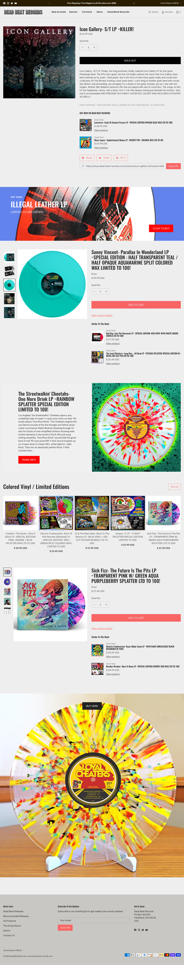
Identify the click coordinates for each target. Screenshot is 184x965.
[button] (73, 12)
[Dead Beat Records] (23, 12)
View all (174, 486)
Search (6, 930)
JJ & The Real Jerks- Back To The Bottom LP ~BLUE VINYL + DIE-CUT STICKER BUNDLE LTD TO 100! (92, 538)
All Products (9, 920)
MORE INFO (29, 459)
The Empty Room (12, 925)
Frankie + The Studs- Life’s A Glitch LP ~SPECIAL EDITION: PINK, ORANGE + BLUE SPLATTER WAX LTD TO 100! (20, 538)
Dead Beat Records (18, 956)
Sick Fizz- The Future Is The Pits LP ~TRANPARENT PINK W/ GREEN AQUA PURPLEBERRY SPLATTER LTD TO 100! (163, 538)
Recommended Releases (16, 916)
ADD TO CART (136, 304)
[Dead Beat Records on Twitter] (12, 3)
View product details (101, 315)
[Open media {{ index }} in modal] (39, 62)
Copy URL (173, 166)
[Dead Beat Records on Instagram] (8, 3)
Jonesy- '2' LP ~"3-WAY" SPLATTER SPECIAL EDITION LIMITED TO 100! (128, 536)
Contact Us (9, 935)
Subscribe (65, 927)
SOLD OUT (130, 60)
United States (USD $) (169, 3)
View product (101, 130)
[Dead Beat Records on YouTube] (16, 3)
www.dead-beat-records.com (40, 956)
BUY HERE (92, 706)
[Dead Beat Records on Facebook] (4, 3)
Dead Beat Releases (13, 911)
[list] (39, 62)
